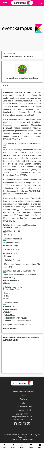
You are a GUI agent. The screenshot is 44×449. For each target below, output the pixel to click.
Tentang (23, 399)
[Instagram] (24, 424)
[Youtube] (28, 424)
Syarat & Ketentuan (24, 406)
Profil (5, 85)
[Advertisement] (22, 29)
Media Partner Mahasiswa (23, 391)
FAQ (23, 403)
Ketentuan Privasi (24, 410)
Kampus (10, 54)
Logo (24, 395)
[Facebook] (16, 424)
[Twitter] (20, 424)
